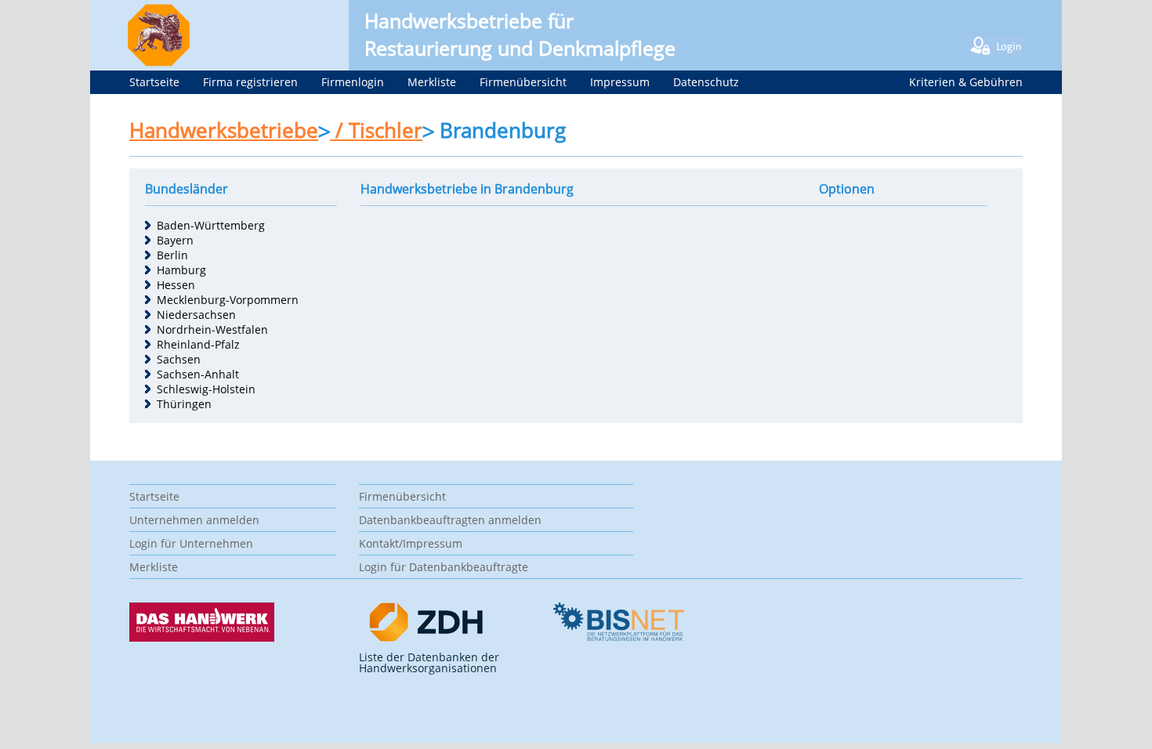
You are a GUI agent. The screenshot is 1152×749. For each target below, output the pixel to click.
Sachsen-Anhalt (198, 374)
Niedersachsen (196, 314)
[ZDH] (427, 638)
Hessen (176, 284)
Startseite (154, 81)
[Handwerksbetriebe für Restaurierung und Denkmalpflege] (149, 62)
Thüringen (184, 403)
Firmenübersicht (523, 81)
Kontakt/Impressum (410, 543)
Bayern (175, 240)
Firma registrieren (250, 81)
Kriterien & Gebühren (966, 81)
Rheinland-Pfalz (198, 344)
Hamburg (181, 269)
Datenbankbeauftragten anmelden (450, 519)
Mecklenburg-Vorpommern (228, 299)
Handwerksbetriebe (223, 130)
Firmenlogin (352, 81)
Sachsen (179, 359)
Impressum (620, 81)
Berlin (172, 255)
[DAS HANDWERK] (201, 637)
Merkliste (432, 81)
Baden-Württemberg (211, 225)
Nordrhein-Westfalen (212, 329)
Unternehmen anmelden (194, 519)
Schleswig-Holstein (206, 389)
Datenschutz (706, 81)
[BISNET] (618, 637)
